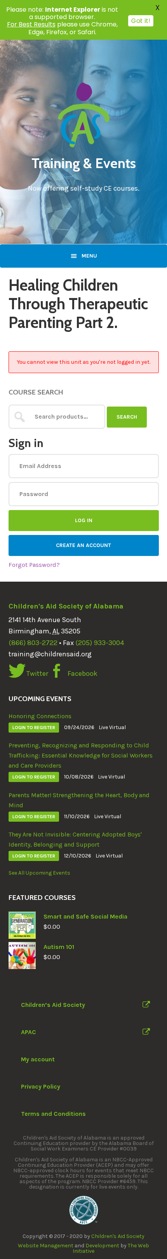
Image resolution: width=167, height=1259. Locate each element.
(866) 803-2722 (33, 642)
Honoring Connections (40, 716)
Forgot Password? (34, 564)
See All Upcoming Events (39, 873)
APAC (28, 1032)
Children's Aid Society (117, 1236)
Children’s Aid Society (53, 1004)
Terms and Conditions (53, 1113)
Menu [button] (89, 256)
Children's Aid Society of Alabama (66, 606)
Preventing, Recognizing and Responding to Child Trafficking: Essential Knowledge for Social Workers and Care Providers (81, 755)
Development (102, 1245)
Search (127, 417)
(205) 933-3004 (99, 642)
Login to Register (33, 727)
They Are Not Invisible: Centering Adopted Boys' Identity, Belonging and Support (75, 839)
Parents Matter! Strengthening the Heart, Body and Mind (79, 800)
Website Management (45, 1245)
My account (38, 1059)
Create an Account (83, 545)
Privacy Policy (40, 1086)
